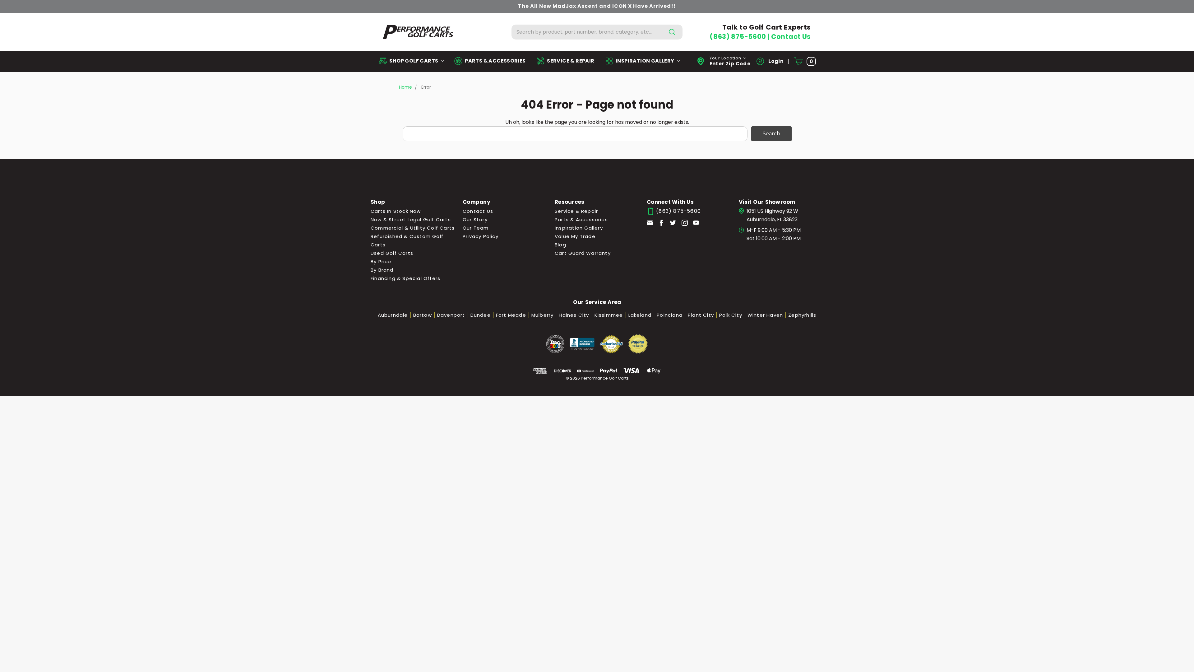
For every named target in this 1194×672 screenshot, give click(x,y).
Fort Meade (511, 315)
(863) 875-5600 (738, 36)
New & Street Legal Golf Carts (411, 219)
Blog (560, 244)
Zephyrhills (802, 315)
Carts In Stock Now (396, 211)
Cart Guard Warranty (583, 253)
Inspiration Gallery (579, 228)
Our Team (476, 228)
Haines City (574, 315)
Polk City (730, 315)
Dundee (480, 315)
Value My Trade (575, 236)
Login (775, 61)
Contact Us (791, 36)
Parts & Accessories (581, 219)
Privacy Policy (480, 236)
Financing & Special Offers (405, 278)
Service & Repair (576, 211)
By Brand (382, 270)
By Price (381, 261)
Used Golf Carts (392, 253)
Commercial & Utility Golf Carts (413, 228)
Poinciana (670, 315)
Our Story (475, 219)
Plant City (701, 315)
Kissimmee (609, 315)
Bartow (422, 315)
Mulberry (542, 315)
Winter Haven (765, 315)
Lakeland (640, 315)
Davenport (451, 315)
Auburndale (393, 315)
